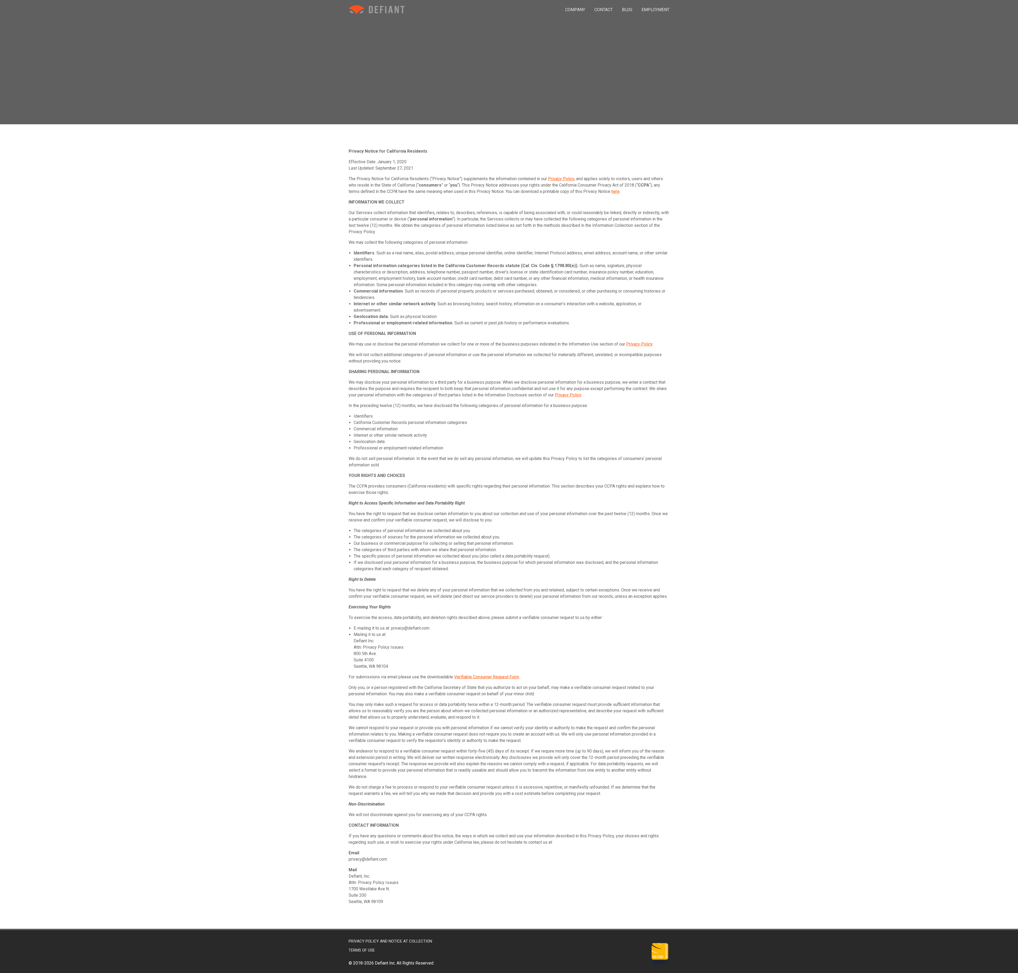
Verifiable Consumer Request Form (486, 676)
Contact (603, 9)
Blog (627, 9)
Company (575, 9)
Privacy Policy (561, 178)
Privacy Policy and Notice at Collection (390, 941)
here (615, 191)
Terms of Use (362, 950)
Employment (655, 9)
